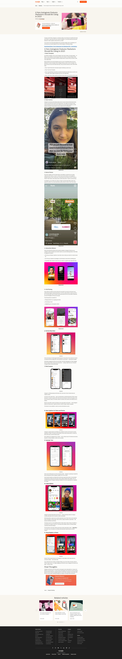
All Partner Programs (80, 637)
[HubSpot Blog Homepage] (37, 2)
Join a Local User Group (80, 632)
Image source (61, 170)
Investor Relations (70, 637)
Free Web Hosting (48, 643)
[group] (46, 610)
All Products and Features (38, 631)
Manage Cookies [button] (73, 654)
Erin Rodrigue (41, 18)
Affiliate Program (79, 643)
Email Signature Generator (62, 637)
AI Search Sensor (60, 634)
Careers (69, 632)
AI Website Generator (38, 640)
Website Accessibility (65, 654)
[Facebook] (52, 648)
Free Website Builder (49, 632)
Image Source (61, 391)
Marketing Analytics (48, 640)
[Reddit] (66, 648)
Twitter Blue (74, 527)
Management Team (70, 634)
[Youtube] (58, 648)
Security (59, 654)
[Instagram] (55, 648)
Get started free (83, 1)
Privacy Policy (54, 654)
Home (36, 5)
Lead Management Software (39, 643)
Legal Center (48, 654)
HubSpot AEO (37, 632)
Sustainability (70, 640)
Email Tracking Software (38, 637)
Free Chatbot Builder (49, 637)
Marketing (40, 5)
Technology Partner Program (81, 640)
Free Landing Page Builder (49, 642)
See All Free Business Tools (62, 631)
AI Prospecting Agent (49, 631)
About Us (69, 631)
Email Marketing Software (38, 642)
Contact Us (69, 642)
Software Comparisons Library (62, 640)
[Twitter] (61, 648)
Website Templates (61, 642)
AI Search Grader (60, 632)
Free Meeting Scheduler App (39, 634)
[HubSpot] (61, 651)
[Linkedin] (63, 648)
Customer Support (79, 631)
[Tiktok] (69, 648)
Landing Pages (48, 634)
